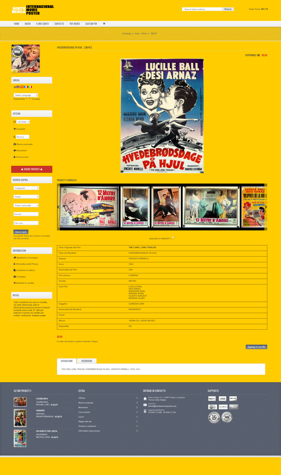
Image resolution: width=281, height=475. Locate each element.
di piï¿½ (54, 404)
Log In (81, 416)
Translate (35, 99)
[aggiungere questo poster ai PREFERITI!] (173, 237)
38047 (154, 33)
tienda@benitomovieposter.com (162, 406)
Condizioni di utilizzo (25, 270)
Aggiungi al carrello (256, 347)
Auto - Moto (141, 33)
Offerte (81, 398)
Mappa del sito (85, 421)
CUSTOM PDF (91, 23)
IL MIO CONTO (42, 23)
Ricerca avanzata (24, 144)
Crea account (22, 157)
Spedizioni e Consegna (27, 257)
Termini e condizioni (87, 426)
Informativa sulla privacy (89, 430)
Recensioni (21, 150)
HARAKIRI (40, 410)
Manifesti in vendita (25, 283)
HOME (16, 23)
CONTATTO (59, 23)
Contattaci (21, 276)
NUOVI (28, 23)
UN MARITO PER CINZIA (46, 431)
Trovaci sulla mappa (157, 399)
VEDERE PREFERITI (31, 169)
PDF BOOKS (75, 23)
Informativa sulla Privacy (27, 264)
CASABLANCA (42, 398)
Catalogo (126, 33)
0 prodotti (20, 129)
